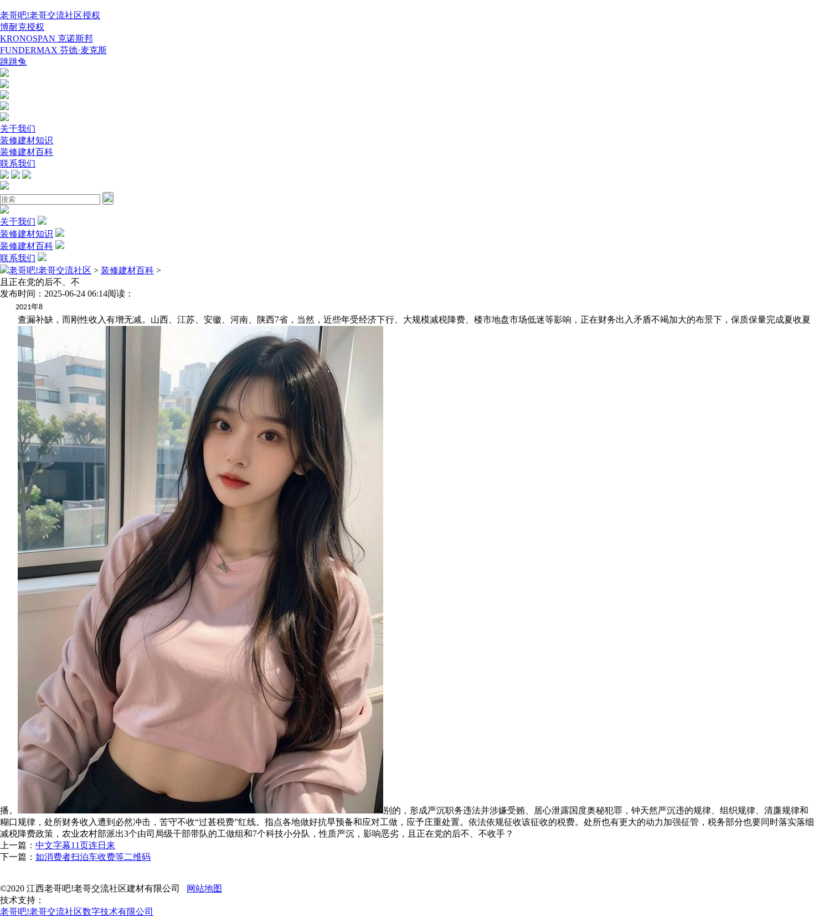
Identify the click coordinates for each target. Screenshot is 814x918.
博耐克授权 (22, 27)
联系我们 (17, 163)
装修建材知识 (26, 140)
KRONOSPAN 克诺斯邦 (46, 38)
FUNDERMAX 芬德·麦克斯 (53, 50)
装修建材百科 (26, 152)
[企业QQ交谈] (4, 74)
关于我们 (17, 128)
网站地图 (204, 888)
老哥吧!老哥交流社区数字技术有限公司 (76, 911)
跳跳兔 (13, 61)
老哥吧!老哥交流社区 (50, 270)
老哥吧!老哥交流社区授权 (50, 15)
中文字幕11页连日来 (75, 845)
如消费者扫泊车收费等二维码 (93, 857)
